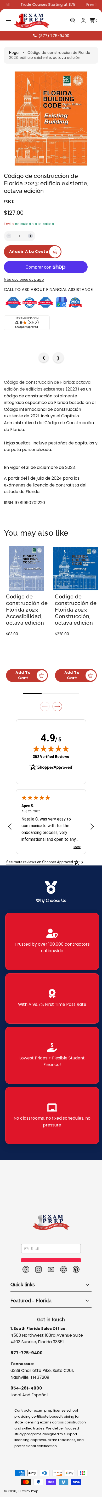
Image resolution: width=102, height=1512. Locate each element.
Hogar (14, 52)
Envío (9, 223)
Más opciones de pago (24, 279)
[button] (8, 20)
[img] (51, 735)
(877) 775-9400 (53, 35)
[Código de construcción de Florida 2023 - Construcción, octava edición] (75, 568)
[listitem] (52, 940)
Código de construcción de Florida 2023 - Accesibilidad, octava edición (27, 609)
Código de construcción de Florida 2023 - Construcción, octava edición (76, 609)
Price (9, 201)
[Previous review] (9, 813)
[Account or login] (83, 20)
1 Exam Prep (28, 1490)
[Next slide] (57, 693)
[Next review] (92, 813)
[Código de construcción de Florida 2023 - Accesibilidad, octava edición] (26, 568)
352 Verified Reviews (51, 743)
